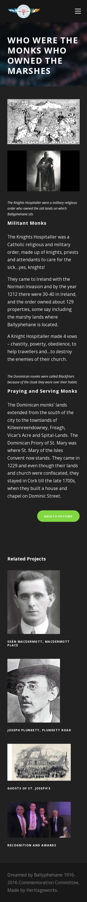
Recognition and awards (43, 826)
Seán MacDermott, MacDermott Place (43, 608)
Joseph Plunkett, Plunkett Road (43, 697)
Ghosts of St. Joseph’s (43, 768)
